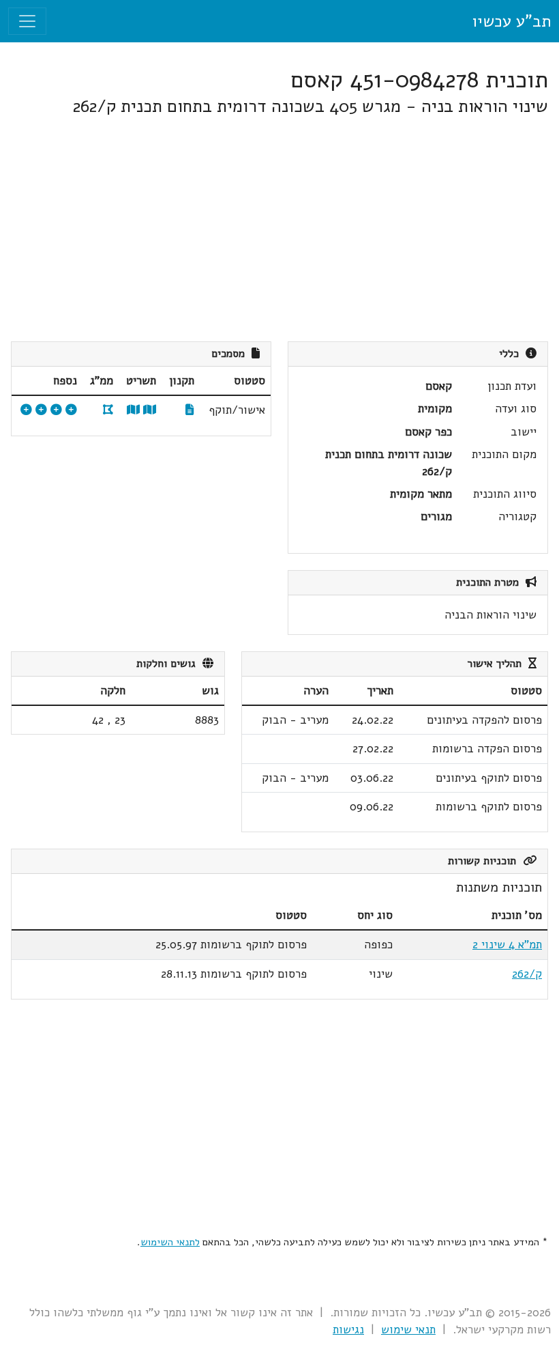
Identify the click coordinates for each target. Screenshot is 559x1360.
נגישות (348, 1329)
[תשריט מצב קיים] (133, 410)
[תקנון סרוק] (189, 410)
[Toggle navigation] (27, 21)
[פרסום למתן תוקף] (41, 410)
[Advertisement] (279, 229)
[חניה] (56, 410)
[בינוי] (71, 410)
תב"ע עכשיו (511, 21)
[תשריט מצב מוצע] (149, 410)
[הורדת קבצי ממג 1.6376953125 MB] (108, 410)
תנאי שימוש (408, 1329)
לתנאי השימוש (170, 1242)
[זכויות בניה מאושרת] (26, 410)
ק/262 (527, 974)
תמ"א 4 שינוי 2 (507, 944)
